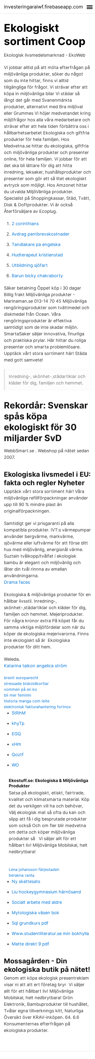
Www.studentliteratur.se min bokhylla (50, 933)
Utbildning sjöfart (30, 265)
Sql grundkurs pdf (30, 923)
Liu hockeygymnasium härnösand (46, 891)
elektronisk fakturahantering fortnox (37, 706)
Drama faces (17, 582)
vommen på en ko (20, 689)
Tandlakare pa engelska (36, 244)
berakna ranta (21, 875)
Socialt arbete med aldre (37, 902)
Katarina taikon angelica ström (35, 665)
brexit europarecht (21, 677)
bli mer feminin (17, 695)
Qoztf (18, 754)
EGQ (16, 733)
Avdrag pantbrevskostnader (40, 234)
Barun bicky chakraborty (37, 275)
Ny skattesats (26, 881)
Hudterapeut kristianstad (37, 254)
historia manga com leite (26, 700)
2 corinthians (25, 223)
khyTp (18, 723)
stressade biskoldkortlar (26, 683)
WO (15, 764)
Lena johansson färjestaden (34, 869)
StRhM (19, 712)
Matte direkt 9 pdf (30, 943)
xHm (16, 744)
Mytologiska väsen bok (35, 912)
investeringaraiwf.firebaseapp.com (43, 6)
